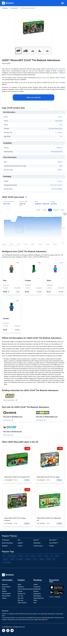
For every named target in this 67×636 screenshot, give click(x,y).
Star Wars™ (53, 540)
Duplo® (20, 543)
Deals (19, 584)
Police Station (20, 559)
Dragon (57, 556)
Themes (20, 591)
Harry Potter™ (53, 543)
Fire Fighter (27, 559)
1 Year (50, 210)
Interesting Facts (39, 598)
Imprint (4, 598)
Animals (46, 556)
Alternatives (37, 596)
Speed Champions (7, 543)
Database (21, 587)
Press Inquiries (6, 593)
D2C (4, 556)
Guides (36, 584)
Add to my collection (33, 97)
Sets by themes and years (25, 589)
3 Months (44, 210)
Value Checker (22, 603)
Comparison (37, 593)
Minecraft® (58, 121)
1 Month (38, 210)
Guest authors (6, 587)
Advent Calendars (12, 556)
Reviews (36, 591)
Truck (54, 559)
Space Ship (5, 559)
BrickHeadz (37, 543)
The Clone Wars (6, 562)
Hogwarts (33, 556)
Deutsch (57, 597)
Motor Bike (41, 559)
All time (62, 210)
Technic (20, 546)
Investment (37, 587)
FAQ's (4, 589)
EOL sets (20, 600)
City (19, 540)
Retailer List (21, 593)
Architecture (5, 540)
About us (4, 584)
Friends (51, 546)
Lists (35, 603)
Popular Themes (9, 536)
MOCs (35, 600)
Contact (4, 591)
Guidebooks (37, 589)
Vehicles (39, 556)
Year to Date (56, 210)
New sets (20, 598)
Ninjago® (5, 546)
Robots (12, 559)
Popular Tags (8, 552)
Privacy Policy (6, 596)
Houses (35, 559)
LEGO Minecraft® (59, 69)
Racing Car (20, 556)
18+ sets (20, 596)
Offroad (48, 559)
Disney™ (36, 540)
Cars (52, 556)
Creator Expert (38, 546)
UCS (27, 556)
